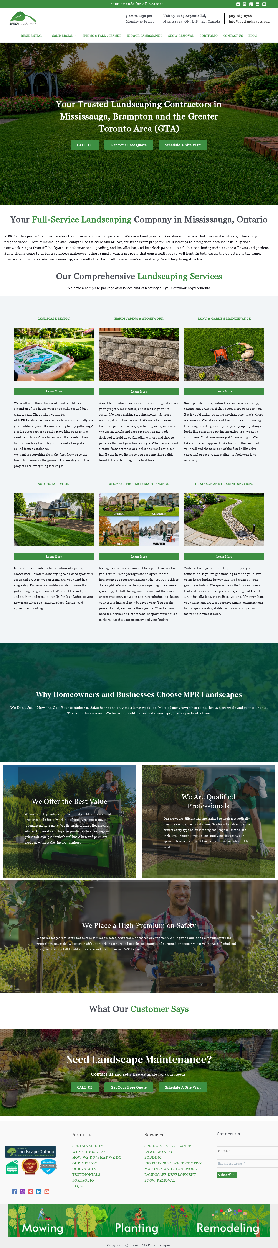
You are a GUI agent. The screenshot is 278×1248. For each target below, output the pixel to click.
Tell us (114, 259)
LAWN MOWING (159, 1152)
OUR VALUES (84, 1169)
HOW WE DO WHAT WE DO (97, 1157)
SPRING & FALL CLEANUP (167, 1146)
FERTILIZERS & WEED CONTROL (174, 1163)
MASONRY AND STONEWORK (170, 1169)
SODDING (153, 1157)
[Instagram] (245, 4)
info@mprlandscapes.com (249, 21)
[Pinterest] (251, 4)
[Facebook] (238, 4)
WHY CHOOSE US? (89, 1152)
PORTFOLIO (83, 1180)
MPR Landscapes (18, 236)
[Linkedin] (258, 4)
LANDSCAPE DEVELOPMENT (170, 1174)
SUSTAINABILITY (87, 1146)
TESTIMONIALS (86, 1174)
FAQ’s (77, 1186)
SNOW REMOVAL (159, 1180)
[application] (44, 35)
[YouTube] (264, 4)
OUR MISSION (85, 1163)
